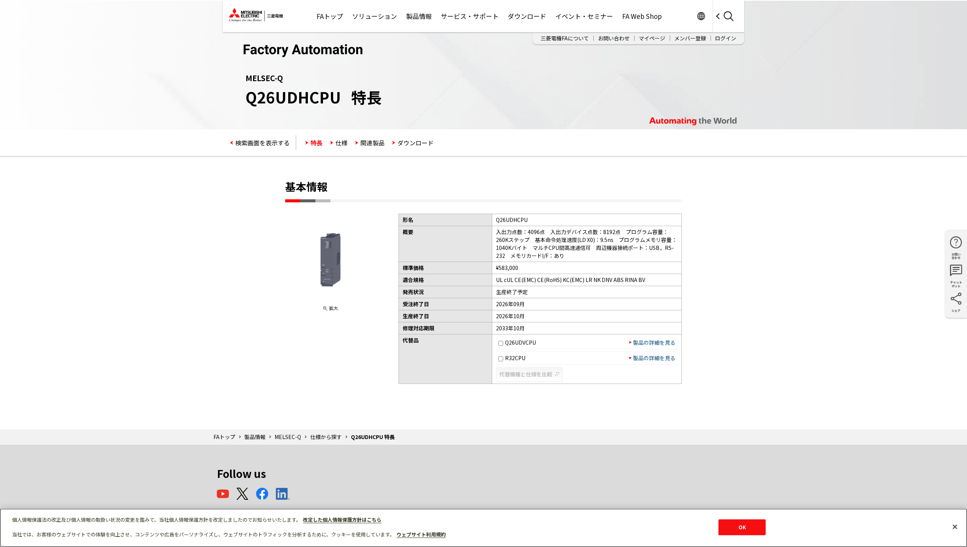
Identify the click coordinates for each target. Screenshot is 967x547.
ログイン (725, 38)
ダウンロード (527, 16)
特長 (316, 142)
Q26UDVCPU (520, 342)
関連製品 (372, 142)
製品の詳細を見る (654, 342)
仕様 (341, 142)
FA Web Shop (642, 16)
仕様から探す (326, 437)
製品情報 (419, 16)
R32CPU (515, 358)
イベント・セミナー (584, 16)
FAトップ (330, 16)
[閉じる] (955, 527)
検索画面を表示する (262, 142)
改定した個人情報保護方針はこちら (342, 519)
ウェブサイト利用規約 (421, 534)
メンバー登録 (690, 38)
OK (742, 527)
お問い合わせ (614, 38)
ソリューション (374, 16)
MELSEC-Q (288, 437)
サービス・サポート (470, 16)
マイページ (652, 38)
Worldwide (700, 16)
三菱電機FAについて (565, 38)
